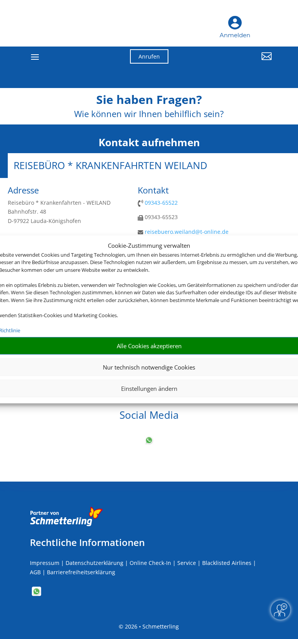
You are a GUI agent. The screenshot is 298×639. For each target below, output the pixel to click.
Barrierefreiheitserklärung (81, 572)
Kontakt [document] (153, 191)
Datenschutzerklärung (94, 562)
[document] (149, 101)
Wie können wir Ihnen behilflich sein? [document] (149, 114)
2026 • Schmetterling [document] (151, 626)
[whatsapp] (149, 442)
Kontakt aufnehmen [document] (149, 142)
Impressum (44, 562)
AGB (35, 572)
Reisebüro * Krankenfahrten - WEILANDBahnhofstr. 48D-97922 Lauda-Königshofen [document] (59, 212)
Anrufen (149, 56)
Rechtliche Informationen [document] (87, 542)
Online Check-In (150, 562)
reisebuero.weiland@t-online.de (187, 231)
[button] (234, 62)
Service (186, 562)
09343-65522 (161, 202)
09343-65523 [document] (160, 217)
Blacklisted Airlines (226, 562)
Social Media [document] (149, 416)
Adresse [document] (23, 191)
